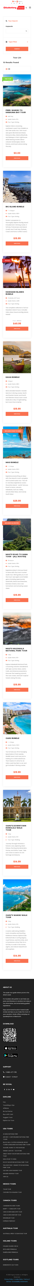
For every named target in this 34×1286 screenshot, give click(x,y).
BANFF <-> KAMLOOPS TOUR (11, 1209)
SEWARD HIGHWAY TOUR (10, 1173)
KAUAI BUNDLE (13, 377)
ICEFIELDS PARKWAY (9, 1221)
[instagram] (22, 3)
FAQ (4, 1102)
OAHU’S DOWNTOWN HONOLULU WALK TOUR (16, 828)
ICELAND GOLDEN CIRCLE (10, 1246)
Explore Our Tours (8, 1120)
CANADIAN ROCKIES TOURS (11, 1206)
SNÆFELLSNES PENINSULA (10, 1252)
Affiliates (6, 1108)
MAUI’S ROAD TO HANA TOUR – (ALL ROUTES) (17, 555)
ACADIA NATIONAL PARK (10, 1134)
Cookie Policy (18, 1279)
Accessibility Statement (20, 1281)
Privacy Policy (8, 1279)
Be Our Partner (7, 1111)
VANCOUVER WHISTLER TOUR (12, 1215)
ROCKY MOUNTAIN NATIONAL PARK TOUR (15, 1162)
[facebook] (11, 3)
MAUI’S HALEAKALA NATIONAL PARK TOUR (16, 650)
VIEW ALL (5, 1176)
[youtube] (19, 3)
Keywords (9, 26)
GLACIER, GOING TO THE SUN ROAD (14, 1148)
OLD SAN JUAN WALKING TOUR (12, 1170)
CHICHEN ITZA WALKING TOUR (12, 1192)
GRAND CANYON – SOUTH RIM (12, 1151)
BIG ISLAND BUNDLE (15, 207)
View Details (17, 158)
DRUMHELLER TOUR (8, 1218)
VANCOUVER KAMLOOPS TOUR (12, 1212)
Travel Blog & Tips (8, 1105)
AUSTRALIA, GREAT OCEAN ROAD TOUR (15, 1233)
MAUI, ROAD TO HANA (9, 1159)
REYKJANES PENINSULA (10, 1249)
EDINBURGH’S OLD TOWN (10, 1265)
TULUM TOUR (7, 1189)
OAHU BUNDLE (12, 738)
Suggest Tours (7, 1117)
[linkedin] (14, 3)
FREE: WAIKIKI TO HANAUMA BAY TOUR (16, 111)
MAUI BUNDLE (12, 462)
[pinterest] (16, 3)
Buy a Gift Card (8, 1114)
